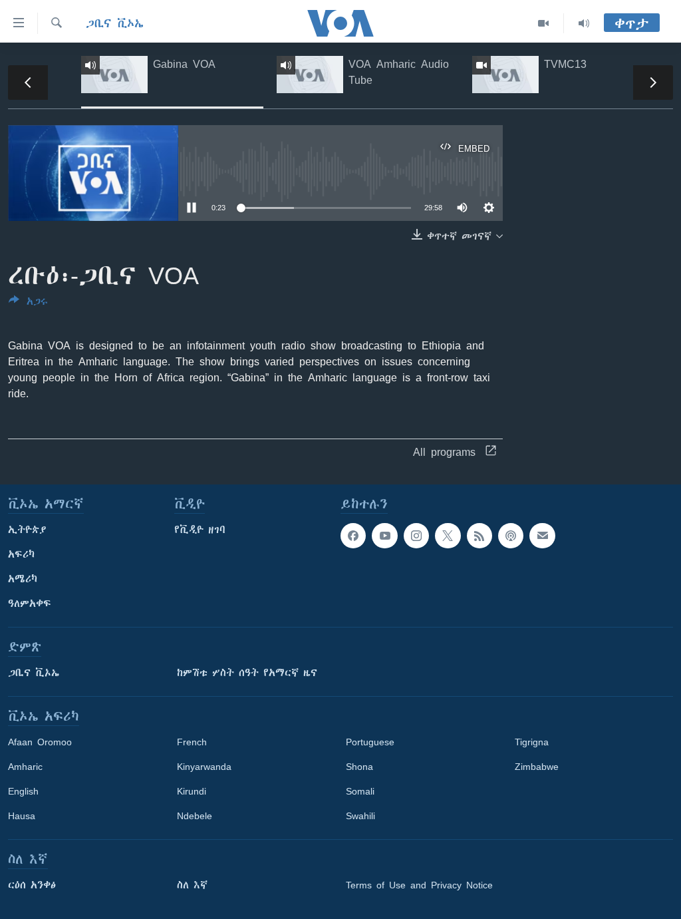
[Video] (543, 23)
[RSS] (479, 535)
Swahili (360, 816)
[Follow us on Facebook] (353, 535)
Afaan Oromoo (40, 742)
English (23, 791)
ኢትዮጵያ (27, 530)
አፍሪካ (21, 554)
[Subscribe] (542, 535)
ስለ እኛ (192, 885)
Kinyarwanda (204, 767)
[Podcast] (510, 535)
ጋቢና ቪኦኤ (115, 23)
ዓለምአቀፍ (29, 604)
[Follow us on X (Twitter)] (447, 535)
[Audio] (584, 23)
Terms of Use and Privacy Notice (419, 885)
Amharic (25, 767)
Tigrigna (532, 742)
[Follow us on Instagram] (416, 535)
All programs (444, 452)
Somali (360, 791)
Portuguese (370, 742)
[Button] (28, 303)
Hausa (21, 816)
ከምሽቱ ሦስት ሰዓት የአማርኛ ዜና (247, 673)
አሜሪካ (22, 579)
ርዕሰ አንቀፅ (32, 885)
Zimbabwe (537, 767)
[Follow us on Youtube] (384, 535)
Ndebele (194, 816)
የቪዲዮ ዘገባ (199, 530)
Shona (359, 767)
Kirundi (191, 791)
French (192, 742)
